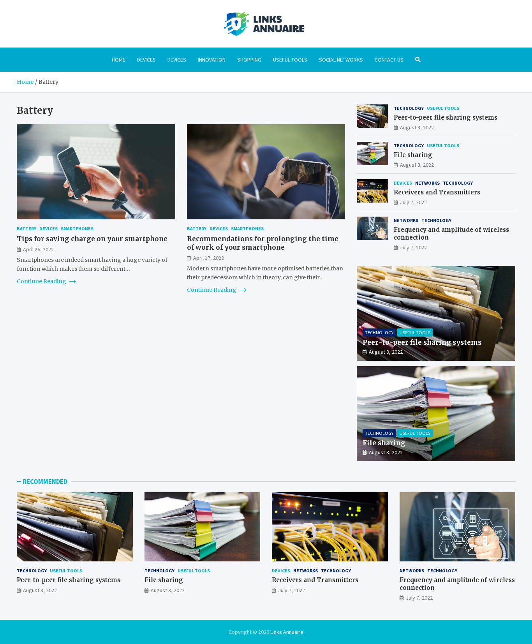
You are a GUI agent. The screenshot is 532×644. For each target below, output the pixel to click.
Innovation (211, 59)
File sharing (413, 155)
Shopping (249, 59)
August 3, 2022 (417, 127)
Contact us (389, 59)
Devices (146, 59)
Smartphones (77, 228)
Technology (409, 108)
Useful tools (290, 59)
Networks (427, 183)
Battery (26, 228)
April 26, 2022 (38, 248)
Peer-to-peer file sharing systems (445, 117)
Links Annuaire (286, 631)
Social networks (341, 59)
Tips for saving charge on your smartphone (92, 238)
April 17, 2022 (208, 257)
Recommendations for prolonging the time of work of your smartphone (262, 242)
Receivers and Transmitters (437, 192)
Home (118, 59)
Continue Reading (42, 280)
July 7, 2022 (413, 202)
